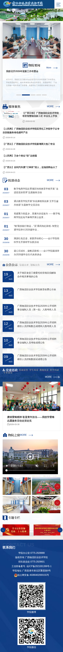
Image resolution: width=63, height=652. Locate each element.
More (48, 68)
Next (56, 16)
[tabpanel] (31, 10)
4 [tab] (38, 16)
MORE (50, 106)
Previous (49, 16)
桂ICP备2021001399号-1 (39, 566)
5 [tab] (44, 16)
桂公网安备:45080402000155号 (33, 575)
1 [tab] (14, 16)
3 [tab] (31, 16)
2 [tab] (23, 16)
